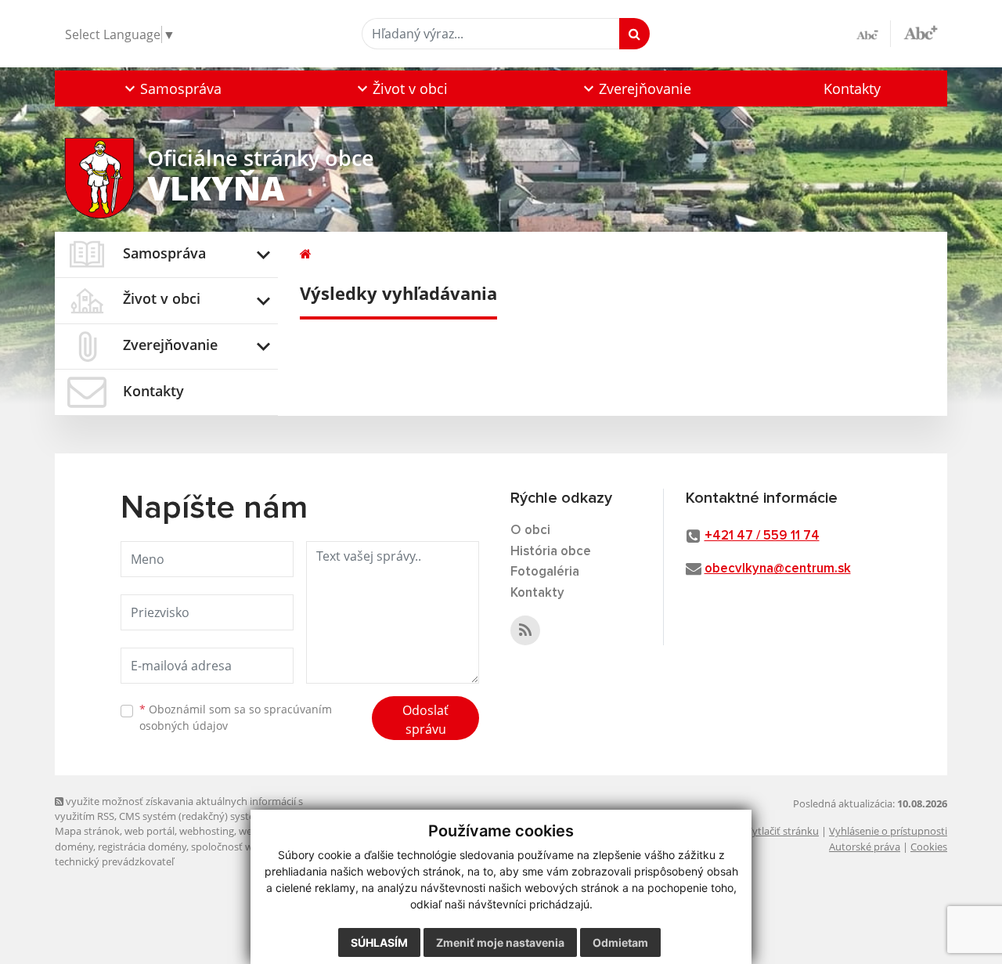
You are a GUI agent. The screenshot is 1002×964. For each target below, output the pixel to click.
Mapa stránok (87, 831)
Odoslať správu (425, 720)
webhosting (206, 831)
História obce (550, 551)
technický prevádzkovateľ (114, 861)
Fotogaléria (544, 572)
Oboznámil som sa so (235, 717)
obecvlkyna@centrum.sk (778, 569)
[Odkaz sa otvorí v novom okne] (525, 630)
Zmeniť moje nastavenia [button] (500, 942)
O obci (530, 530)
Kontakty (852, 88)
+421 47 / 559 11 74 (762, 536)
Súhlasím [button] (379, 942)
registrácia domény (142, 846)
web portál (149, 831)
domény (74, 846)
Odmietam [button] (620, 942)
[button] (171, 88)
